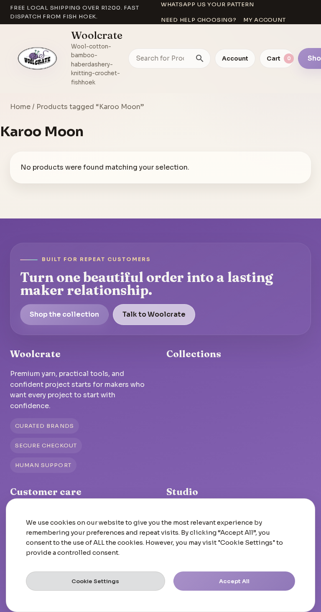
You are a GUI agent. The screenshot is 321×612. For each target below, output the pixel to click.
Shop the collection (64, 314)
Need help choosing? (199, 19)
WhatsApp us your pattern (207, 4)
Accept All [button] (234, 581)
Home (20, 106)
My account (264, 19)
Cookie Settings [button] (95, 581)
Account (235, 58)
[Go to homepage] (37, 58)
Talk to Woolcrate (154, 314)
